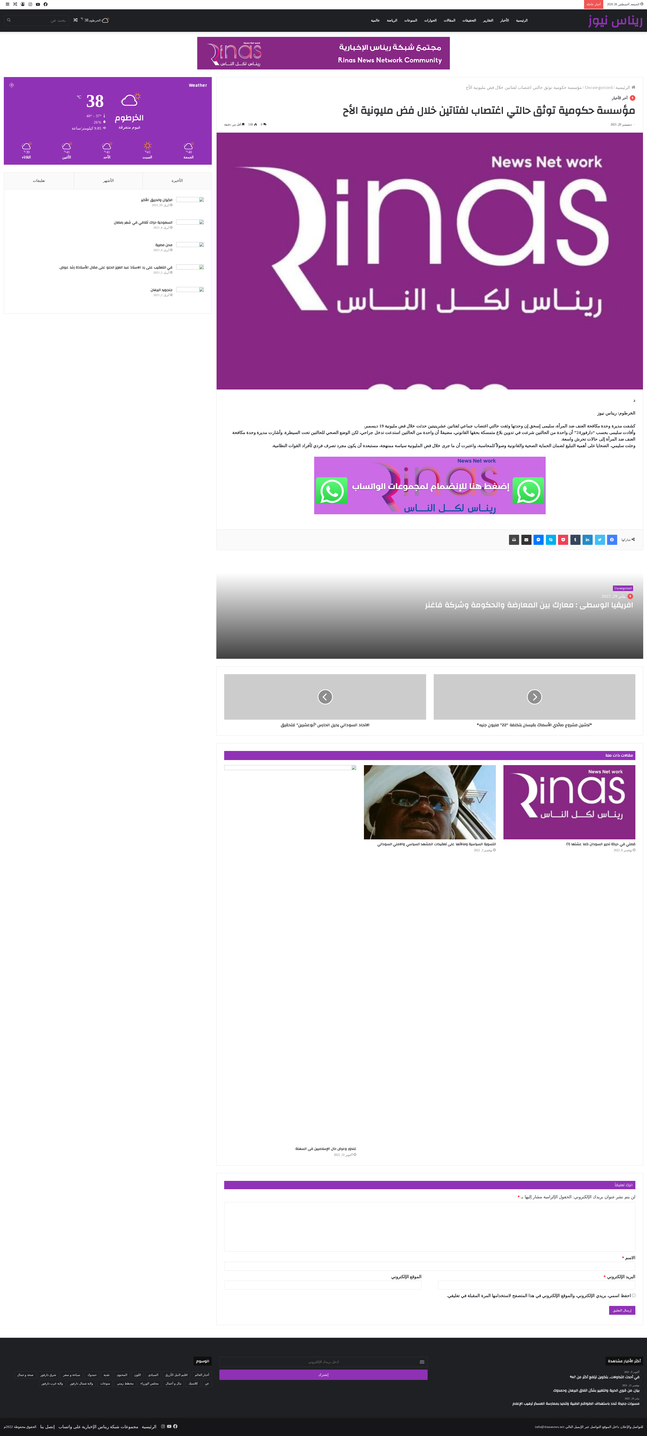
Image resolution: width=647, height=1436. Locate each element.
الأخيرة (177, 181)
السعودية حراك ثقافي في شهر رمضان (142, 222)
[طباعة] (514, 540)
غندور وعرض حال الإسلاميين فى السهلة (325, 1149)
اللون (137, 1375)
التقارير (488, 20)
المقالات (449, 20)
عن (207, 1383)
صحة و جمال (25, 1375)
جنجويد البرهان (162, 290)
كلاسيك (193, 1383)
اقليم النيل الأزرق (176, 1375)
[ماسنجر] (539, 540)
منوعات (105, 1383)
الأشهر (108, 181)
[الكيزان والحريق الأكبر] (190, 206)
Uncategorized (599, 87)
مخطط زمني (125, 1383)
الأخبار (504, 20)
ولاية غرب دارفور (52, 1383)
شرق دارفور (48, 1375)
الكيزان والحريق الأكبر (156, 200)
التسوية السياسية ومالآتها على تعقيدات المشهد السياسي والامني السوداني (436, 844)
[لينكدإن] (588, 540)
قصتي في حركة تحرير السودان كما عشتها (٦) (601, 844)
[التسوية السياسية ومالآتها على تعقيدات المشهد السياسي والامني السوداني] (430, 802)
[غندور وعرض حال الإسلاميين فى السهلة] (290, 954)
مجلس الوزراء (149, 1383)
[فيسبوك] (612, 540)
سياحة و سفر (71, 1375)
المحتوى (122, 1375)
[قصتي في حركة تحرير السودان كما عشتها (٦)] (569, 802)
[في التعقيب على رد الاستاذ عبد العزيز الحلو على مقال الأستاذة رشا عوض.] (190, 273)
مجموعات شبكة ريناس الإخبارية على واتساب (98, 1426)
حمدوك (92, 1375)
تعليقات (39, 181)
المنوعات (410, 20)
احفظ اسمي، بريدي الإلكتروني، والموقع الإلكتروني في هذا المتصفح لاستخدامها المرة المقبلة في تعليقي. (539, 1295)
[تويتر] (600, 540)
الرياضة (392, 20)
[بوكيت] (563, 540)
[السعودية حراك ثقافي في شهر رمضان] (190, 229)
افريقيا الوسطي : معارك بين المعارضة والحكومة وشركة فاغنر (526, 605)
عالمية (375, 20)
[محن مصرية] (190, 251)
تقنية (106, 1375)
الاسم (629, 1257)
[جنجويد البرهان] (190, 296)
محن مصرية (164, 245)
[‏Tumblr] (575, 540)
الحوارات (430, 20)
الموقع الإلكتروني (406, 1276)
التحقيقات (469, 20)
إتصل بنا (47, 1426)
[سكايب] (551, 540)
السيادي (153, 1375)
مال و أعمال (173, 1383)
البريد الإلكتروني (619, 1276)
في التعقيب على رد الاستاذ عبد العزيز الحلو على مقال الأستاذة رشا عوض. (115, 267)
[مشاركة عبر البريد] (526, 540)
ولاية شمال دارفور (81, 1383)
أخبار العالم (202, 1375)
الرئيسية (522, 20)
